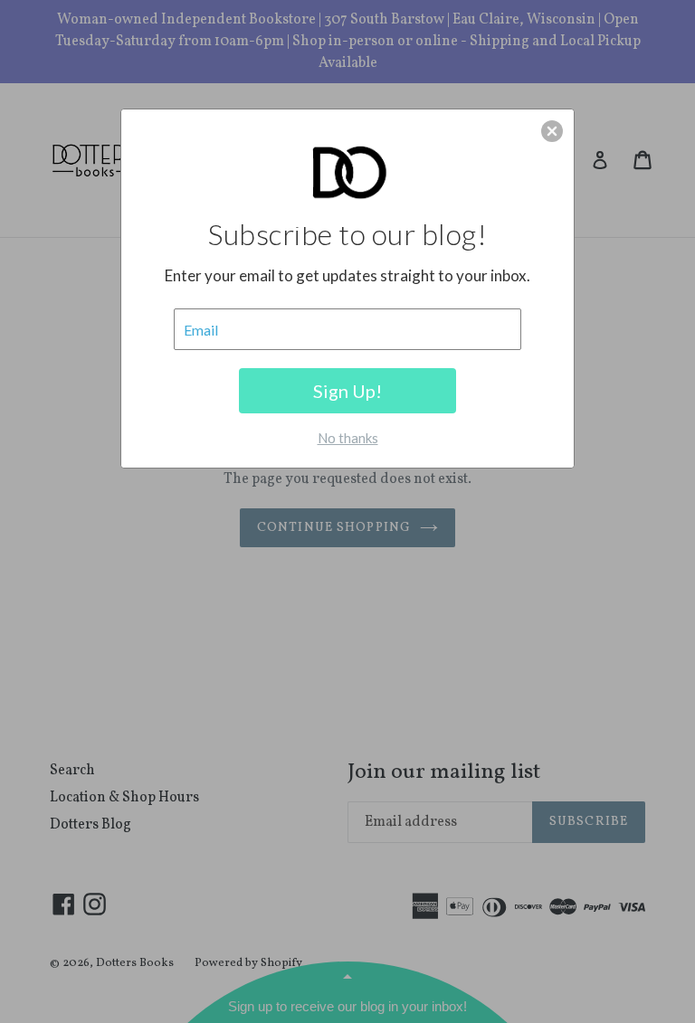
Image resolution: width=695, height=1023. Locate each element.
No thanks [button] (348, 438)
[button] (552, 131)
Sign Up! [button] (347, 391)
